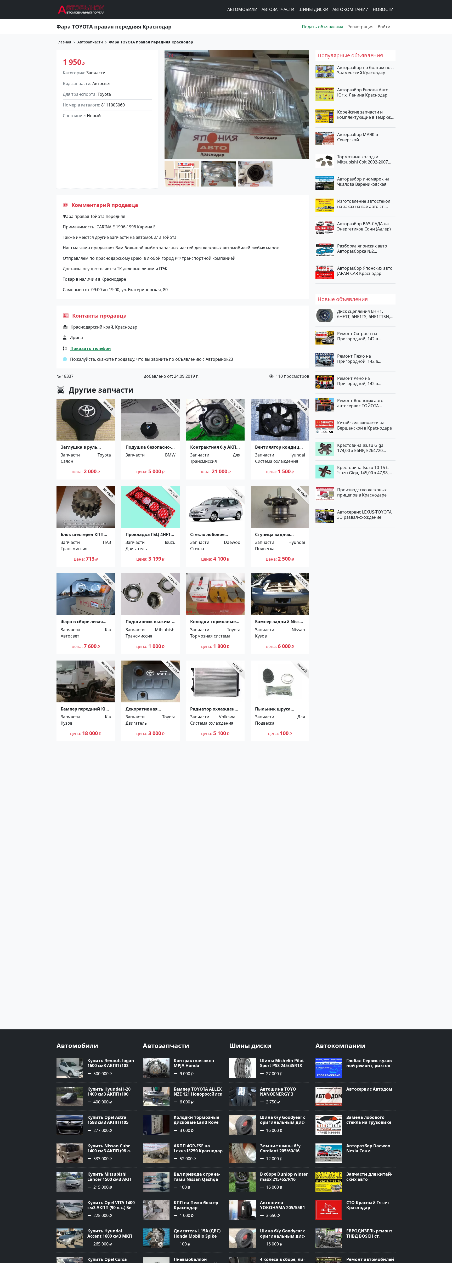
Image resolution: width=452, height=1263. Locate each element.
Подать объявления (322, 27)
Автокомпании (350, 10)
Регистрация (360, 27)
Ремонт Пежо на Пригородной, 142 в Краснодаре (357, 358)
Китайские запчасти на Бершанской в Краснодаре (364, 425)
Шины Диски (313, 10)
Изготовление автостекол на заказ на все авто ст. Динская (363, 204)
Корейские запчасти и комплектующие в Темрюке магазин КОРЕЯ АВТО (365, 114)
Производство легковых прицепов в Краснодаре (362, 492)
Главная (63, 42)
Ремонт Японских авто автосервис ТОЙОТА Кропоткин (360, 403)
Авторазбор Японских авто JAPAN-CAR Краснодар (365, 271)
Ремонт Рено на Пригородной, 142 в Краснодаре (357, 380)
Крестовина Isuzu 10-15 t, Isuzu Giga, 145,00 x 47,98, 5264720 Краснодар (363, 470)
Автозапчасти (278, 10)
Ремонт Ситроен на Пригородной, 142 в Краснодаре (357, 336)
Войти (384, 27)
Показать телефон (90, 348)
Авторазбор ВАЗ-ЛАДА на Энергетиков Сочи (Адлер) (364, 226)
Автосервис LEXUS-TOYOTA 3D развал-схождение (364, 514)
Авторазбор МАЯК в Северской (357, 137)
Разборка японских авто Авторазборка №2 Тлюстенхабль (362, 248)
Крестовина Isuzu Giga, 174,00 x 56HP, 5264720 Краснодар (361, 447)
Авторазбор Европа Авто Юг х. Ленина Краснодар (362, 92)
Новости (383, 10)
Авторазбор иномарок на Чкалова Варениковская (363, 181)
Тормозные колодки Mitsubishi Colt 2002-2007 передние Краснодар (362, 159)
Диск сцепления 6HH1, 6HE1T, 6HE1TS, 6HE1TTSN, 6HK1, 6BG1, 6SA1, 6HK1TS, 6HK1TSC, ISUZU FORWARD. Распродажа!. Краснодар (364, 314)
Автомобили (242, 10)
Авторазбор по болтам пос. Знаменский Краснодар (365, 70)
